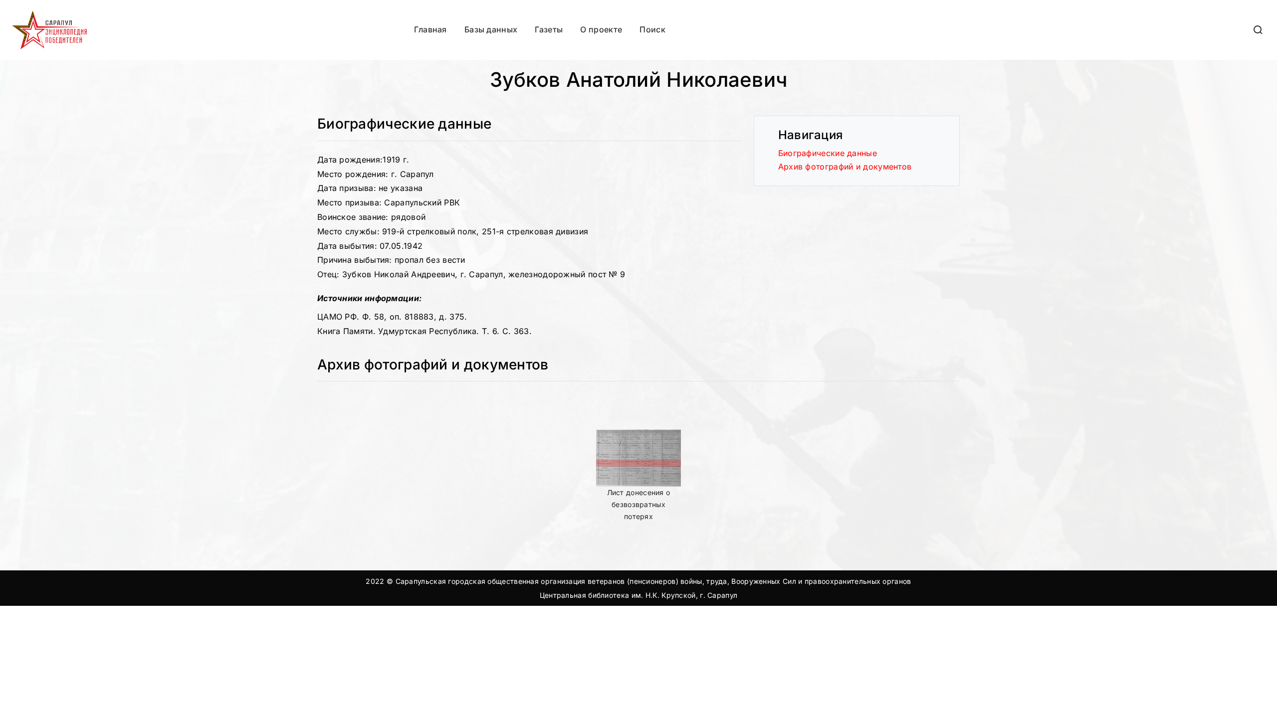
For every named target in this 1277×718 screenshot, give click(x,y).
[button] (1258, 29)
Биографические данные (827, 153)
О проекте (601, 29)
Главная (430, 29)
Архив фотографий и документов (845, 167)
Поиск (652, 29)
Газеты (549, 29)
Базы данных (490, 29)
